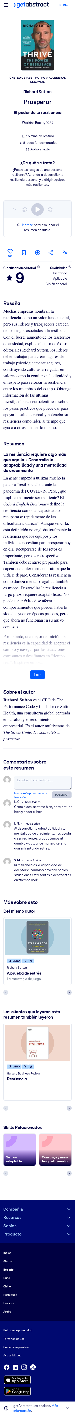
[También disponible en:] (65, 252)
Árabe (7, 1311)
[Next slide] (69, 992)
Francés (8, 1303)
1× (14, 209)
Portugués (10, 1294)
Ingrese (27, 225)
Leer (37, 675)
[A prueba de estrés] (37, 937)
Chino (7, 1286)
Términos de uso (14, 1338)
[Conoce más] (38, 266)
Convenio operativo (16, 1347)
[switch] (37, 209)
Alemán (8, 1261)
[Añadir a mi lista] (37, 252)
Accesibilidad (12, 1355)
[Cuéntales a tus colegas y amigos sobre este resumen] (51, 252)
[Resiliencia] (37, 1043)
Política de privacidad (17, 1330)
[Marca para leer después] (24, 252)
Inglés (7, 1252)
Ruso (6, 1278)
